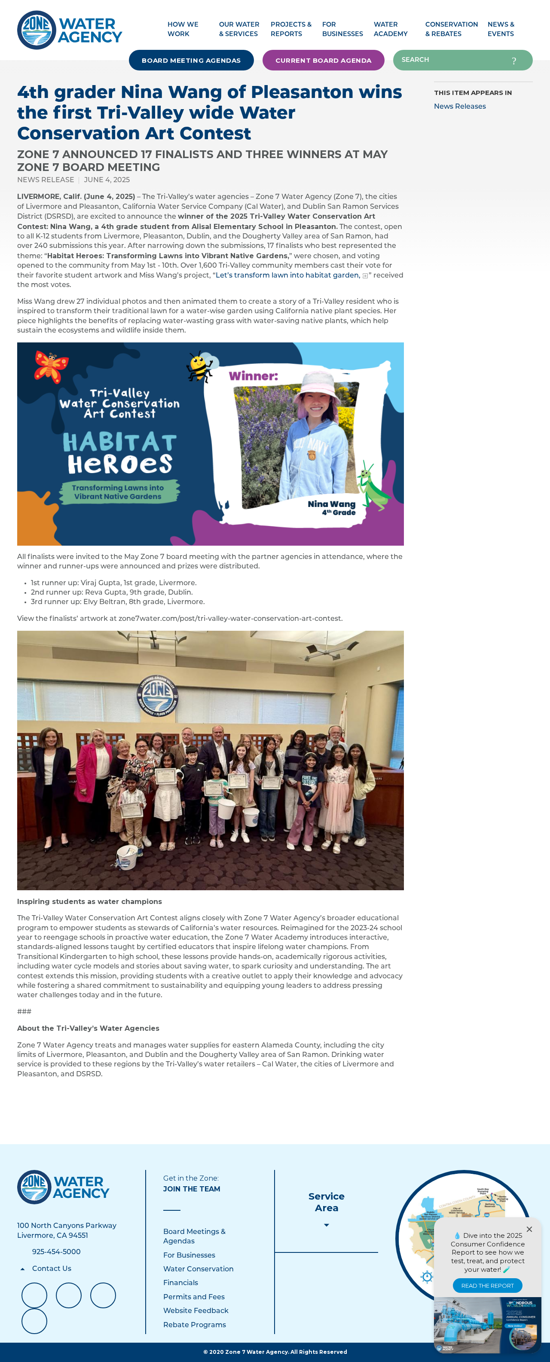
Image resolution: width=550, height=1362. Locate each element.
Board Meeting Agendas (191, 60)
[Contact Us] (63, 1187)
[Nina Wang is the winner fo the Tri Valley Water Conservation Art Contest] (210, 444)
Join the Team (191, 1189)
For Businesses (189, 1255)
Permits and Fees (194, 1297)
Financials (180, 1283)
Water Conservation (198, 1269)
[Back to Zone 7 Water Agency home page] (69, 25)
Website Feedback (196, 1311)
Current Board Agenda (323, 60)
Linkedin (103, 1295)
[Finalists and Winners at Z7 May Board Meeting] (210, 760)
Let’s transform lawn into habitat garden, (288, 275)
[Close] (529, 1229)
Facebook (34, 1295)
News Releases (460, 107)
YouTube (69, 1295)
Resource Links (34, 1321)
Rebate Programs (194, 1325)
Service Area (327, 1202)
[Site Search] (514, 60)
